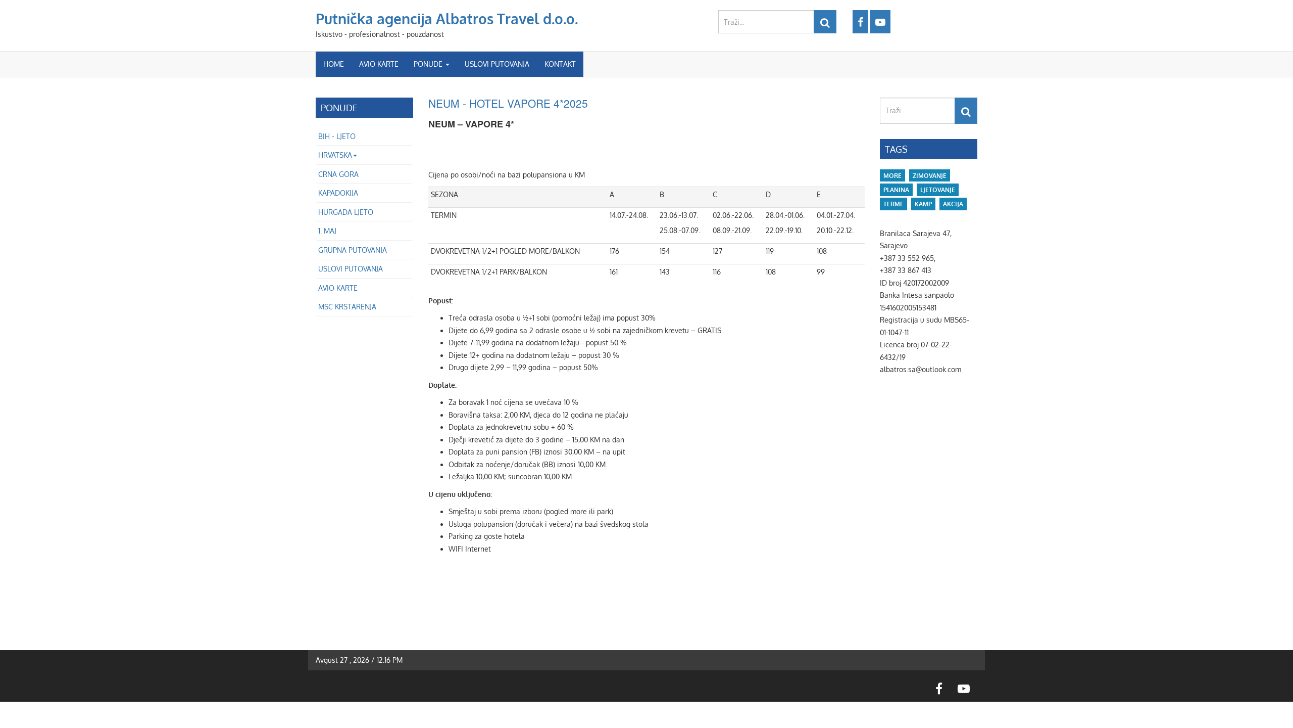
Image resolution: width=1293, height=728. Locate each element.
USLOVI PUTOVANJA (497, 64)
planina (896, 190)
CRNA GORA (338, 174)
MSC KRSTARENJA (347, 306)
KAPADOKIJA (338, 193)
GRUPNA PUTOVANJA (352, 250)
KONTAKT (560, 64)
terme (893, 204)
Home (333, 64)
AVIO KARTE (379, 64)
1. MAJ (327, 230)
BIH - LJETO (337, 136)
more (892, 175)
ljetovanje (937, 190)
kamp (923, 204)
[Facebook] (860, 21)
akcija (953, 204)
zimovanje (930, 175)
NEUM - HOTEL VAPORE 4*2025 (508, 103)
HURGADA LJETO (345, 212)
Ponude (429, 64)
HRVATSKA (335, 155)
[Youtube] (880, 21)
